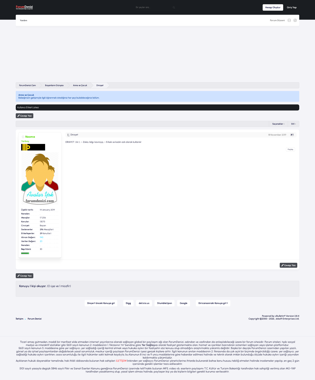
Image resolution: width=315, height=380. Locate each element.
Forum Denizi (35, 318)
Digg (128, 303)
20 (41, 241)
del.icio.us (144, 303)
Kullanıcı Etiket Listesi (28, 107)
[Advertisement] (157, 54)
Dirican (213, 303)
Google (183, 303)
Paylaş (290, 149)
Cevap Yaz (26, 115)
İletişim (19, 318)
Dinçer (101, 303)
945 (41, 237)
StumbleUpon (164, 303)
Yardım (23, 20)
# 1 (292, 135)
